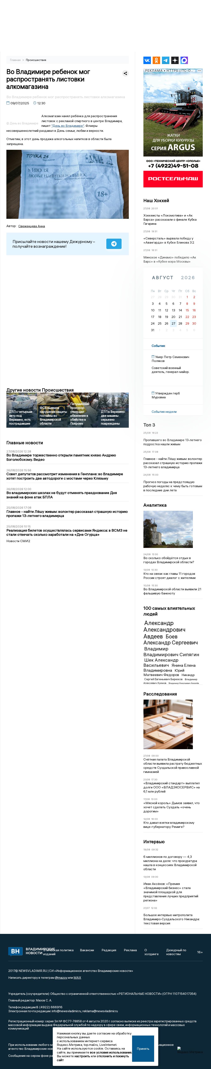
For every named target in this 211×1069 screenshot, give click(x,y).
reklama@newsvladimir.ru (100, 1011)
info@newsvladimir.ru (66, 1011)
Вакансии (87, 950)
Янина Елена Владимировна (169, 668)
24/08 (147, 474)
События (158, 346)
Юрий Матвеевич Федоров (163, 672)
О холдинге (151, 952)
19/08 (146, 849)
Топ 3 (149, 425)
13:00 (154, 799)
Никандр (188, 675)
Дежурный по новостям (176, 952)
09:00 (155, 755)
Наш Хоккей (156, 200)
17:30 (154, 779)
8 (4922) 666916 (49, 1007)
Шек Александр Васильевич (160, 662)
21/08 (146, 779)
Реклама (130, 950)
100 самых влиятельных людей (169, 611)
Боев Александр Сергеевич (170, 639)
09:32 (154, 849)
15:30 (154, 585)
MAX (77, 977)
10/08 (146, 585)
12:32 (154, 907)
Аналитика (155, 505)
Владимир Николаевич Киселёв (184, 683)
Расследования (160, 694)
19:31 (154, 231)
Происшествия (36, 60)
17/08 (146, 799)
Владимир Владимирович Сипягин (171, 651)
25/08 (147, 432)
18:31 (154, 250)
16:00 (154, 818)
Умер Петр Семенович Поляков (170, 359)
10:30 (154, 569)
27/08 (146, 208)
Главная (15, 60)
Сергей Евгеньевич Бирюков (163, 679)
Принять (143, 1048)
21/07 (146, 907)
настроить (82, 1056)
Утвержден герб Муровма (166, 395)
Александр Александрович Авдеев (164, 629)
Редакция (109, 950)
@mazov (61, 977)
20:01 (154, 208)
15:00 (155, 474)
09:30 (154, 876)
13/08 (146, 569)
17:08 (155, 451)
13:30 (155, 554)
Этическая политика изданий (58, 952)
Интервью (154, 841)
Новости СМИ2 (18, 541)
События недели (164, 412)
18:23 (155, 432)
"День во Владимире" (67, 126)
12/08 (146, 818)
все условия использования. (111, 1052)
